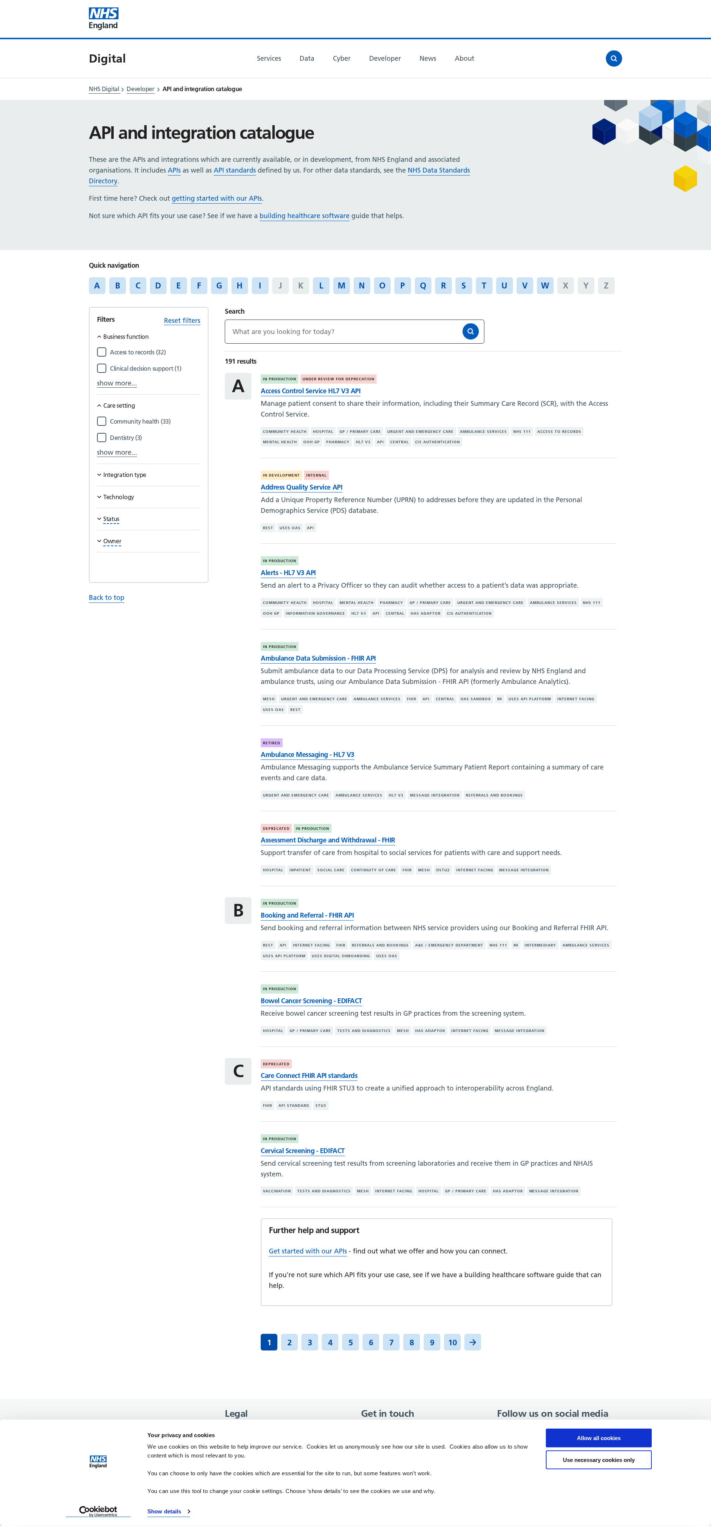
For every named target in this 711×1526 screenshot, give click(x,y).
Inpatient (300, 870)
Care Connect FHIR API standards (309, 1075)
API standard (293, 1105)
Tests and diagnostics (364, 1030)
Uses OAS (290, 527)
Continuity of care (373, 870)
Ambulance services (483, 431)
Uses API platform (529, 699)
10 (452, 1342)
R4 (500, 699)
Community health (285, 431)
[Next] (472, 1342)
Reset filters (182, 320)
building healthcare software (305, 215)
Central (399, 442)
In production (279, 379)
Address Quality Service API (301, 487)
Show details (164, 1511)
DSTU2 (443, 870)
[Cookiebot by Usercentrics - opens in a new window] (98, 1511)
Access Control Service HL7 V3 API (310, 391)
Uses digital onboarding (341, 955)
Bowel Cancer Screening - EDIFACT (311, 1000)
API (380, 442)
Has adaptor (426, 613)
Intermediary (540, 945)
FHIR (411, 699)
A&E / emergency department (449, 945)
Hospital (323, 431)
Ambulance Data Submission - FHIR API (318, 658)
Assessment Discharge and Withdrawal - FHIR (328, 840)
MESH (269, 699)
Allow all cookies (599, 1438)
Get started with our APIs (308, 1251)
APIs (174, 170)
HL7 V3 (363, 442)
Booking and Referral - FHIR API (307, 915)
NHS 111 (522, 431)
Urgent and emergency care (420, 431)
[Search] (471, 331)
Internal (316, 475)
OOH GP (311, 442)
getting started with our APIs (217, 198)
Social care (331, 870)
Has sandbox (476, 699)
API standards (235, 170)
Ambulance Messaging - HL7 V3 (307, 754)
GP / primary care (360, 431)
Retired (271, 743)
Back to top (106, 597)
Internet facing (575, 699)
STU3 (321, 1105)
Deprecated (276, 828)
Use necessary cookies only (599, 1459)
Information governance (315, 613)
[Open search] (614, 58)
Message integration (435, 795)
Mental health (280, 442)
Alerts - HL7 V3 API (288, 572)
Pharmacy (338, 442)
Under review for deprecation (338, 379)
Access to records (559, 431)
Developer (140, 89)
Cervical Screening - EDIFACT (302, 1150)
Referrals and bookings (494, 795)
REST (268, 527)
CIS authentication (437, 442)
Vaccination (277, 1191)
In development (281, 475)
